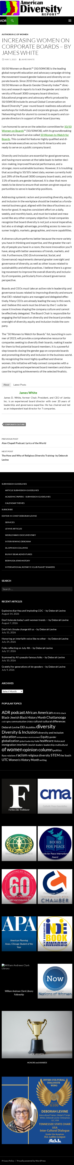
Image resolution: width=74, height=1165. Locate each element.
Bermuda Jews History (17, 560)
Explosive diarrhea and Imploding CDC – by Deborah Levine (34, 610)
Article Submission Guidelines (22, 490)
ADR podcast (13, 712)
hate (37, 741)
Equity (45, 737)
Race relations (9, 755)
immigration (9, 744)
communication (18, 721)
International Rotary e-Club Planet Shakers (30, 567)
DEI (22, 727)
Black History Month (33, 717)
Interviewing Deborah (18, 541)
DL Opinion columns (16, 548)
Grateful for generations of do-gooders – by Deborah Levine (33, 666)
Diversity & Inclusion (20, 732)
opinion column (37, 749)
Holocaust (59, 741)
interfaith (22, 744)
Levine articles (13, 528)
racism (21, 755)
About (6, 384)
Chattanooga (56, 717)
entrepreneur (22, 737)
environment (34, 737)
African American (39, 712)
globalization (10, 741)
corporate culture (15, 424)
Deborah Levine (11, 727)
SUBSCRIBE (7, 509)
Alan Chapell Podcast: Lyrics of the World (24, 441)
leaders (39, 745)
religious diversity (39, 755)
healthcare (46, 741)
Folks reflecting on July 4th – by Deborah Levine (27, 647)
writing (43, 760)
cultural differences (54, 721)
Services (9, 522)
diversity (45, 726)
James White (28, 59)
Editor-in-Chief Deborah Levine (19, 516)
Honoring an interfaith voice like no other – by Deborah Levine (35, 638)
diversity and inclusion (51, 732)
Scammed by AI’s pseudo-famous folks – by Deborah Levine (33, 657)
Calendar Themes (14, 503)
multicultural (61, 744)
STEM (55, 755)
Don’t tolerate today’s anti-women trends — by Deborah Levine (35, 619)
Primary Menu (70, 20)
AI (54, 713)
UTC (5, 760)
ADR (3, 20)
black (63, 713)
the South (65, 755)
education (9, 737)
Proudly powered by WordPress (31, 1160)
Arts (58, 713)
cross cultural (34, 721)
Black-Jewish (10, 717)
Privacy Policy (8, 1160)
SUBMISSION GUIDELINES (14, 484)
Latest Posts (19, 384)
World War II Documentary (20, 535)
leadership (49, 744)
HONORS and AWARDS (37, 1062)
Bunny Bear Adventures (18, 554)
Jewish (31, 744)
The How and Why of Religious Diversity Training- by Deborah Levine (35, 455)
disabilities (30, 727)
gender (52, 737)
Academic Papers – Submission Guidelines (27, 496)
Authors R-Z (8, 34)
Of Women (22, 34)
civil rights (6, 721)
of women (12, 749)
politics (57, 750)
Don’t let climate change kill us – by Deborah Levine (29, 629)
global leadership (27, 741)
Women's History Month (24, 760)
